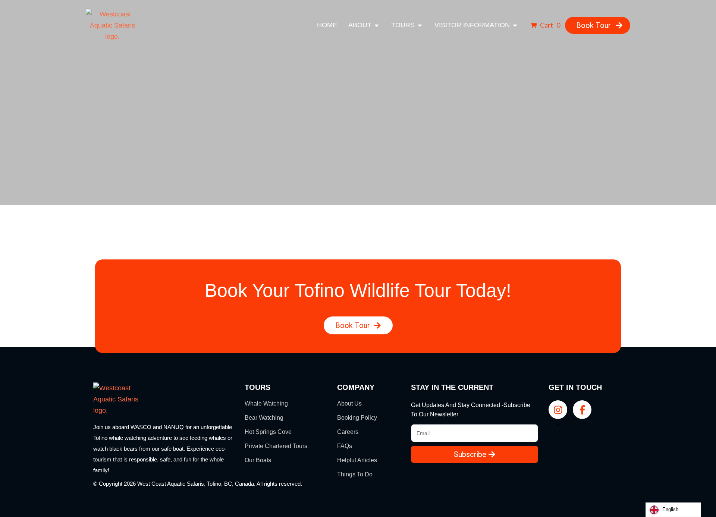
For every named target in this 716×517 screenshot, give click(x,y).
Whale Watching (266, 403)
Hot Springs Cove (268, 432)
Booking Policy (357, 417)
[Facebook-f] (582, 409)
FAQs (344, 446)
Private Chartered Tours (276, 446)
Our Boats (258, 460)
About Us (349, 403)
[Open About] (376, 25)
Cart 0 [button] (549, 25)
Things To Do (355, 474)
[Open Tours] (420, 25)
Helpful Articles (357, 460)
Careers (347, 432)
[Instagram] (558, 409)
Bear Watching (264, 417)
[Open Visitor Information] (515, 25)
